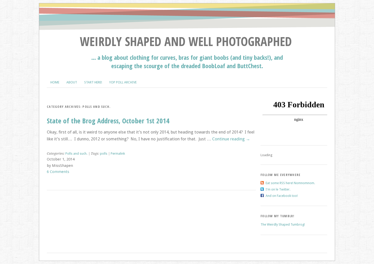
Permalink (118, 153)
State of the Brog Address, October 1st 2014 (108, 120)
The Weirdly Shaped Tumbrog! (283, 224)
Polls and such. (76, 153)
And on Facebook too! (282, 196)
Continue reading (231, 138)
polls (103, 153)
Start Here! (93, 82)
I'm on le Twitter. (278, 189)
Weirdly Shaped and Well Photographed (186, 41)
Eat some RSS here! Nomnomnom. (290, 183)
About (71, 82)
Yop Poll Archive (123, 82)
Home (54, 82)
